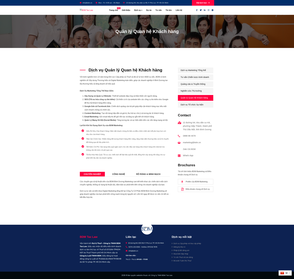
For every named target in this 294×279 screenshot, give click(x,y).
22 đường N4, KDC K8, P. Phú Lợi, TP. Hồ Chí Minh (146, 243)
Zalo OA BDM (189, 149)
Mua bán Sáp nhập (181, 254)
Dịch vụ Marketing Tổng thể (193, 70)
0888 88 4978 (189, 136)
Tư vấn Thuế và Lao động (183, 257)
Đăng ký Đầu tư (179, 247)
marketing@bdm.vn (192, 142)
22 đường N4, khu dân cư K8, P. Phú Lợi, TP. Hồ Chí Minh (147, 3)
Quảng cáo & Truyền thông (193, 84)
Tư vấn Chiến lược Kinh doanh (195, 77)
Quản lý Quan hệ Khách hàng (194, 98)
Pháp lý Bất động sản (181, 250)
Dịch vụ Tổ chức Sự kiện (192, 105)
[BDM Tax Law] (92, 10)
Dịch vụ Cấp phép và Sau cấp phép (187, 243)
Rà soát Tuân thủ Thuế (182, 261)
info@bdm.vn (87, 3)
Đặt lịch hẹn (201, 3)
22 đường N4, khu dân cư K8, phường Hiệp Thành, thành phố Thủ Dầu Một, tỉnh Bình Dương (197, 126)
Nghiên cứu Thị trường (191, 91)
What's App (188, 155)
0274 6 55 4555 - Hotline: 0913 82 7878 (143, 247)
